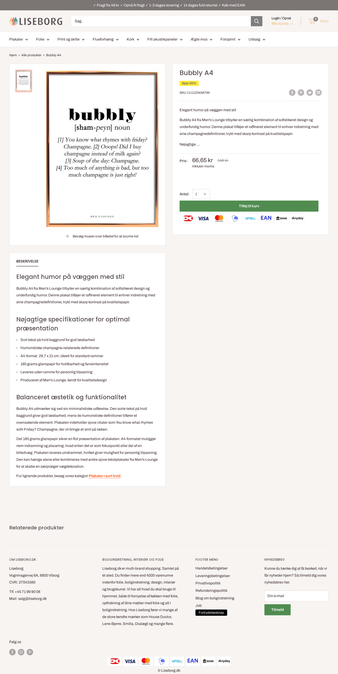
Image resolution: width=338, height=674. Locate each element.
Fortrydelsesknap (211, 612)
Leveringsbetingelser (212, 576)
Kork (130, 39)
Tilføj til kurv (249, 206)
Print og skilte (68, 39)
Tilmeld (277, 610)
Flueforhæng (103, 39)
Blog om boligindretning (214, 598)
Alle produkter (31, 55)
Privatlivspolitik (208, 583)
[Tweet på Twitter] (309, 92)
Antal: (184, 194)
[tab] (27, 262)
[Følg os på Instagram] (21, 651)
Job (198, 605)
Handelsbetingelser (211, 568)
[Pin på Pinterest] (301, 92)
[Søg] (256, 21)
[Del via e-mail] (318, 92)
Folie (40, 39)
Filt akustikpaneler (162, 39)
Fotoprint (228, 39)
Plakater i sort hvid (104, 476)
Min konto (280, 23)
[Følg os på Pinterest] (30, 651)
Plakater (16, 39)
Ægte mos (199, 39)
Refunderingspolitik (211, 590)
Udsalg (254, 39)
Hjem (13, 55)
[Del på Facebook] (292, 92)
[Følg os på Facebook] (12, 651)
